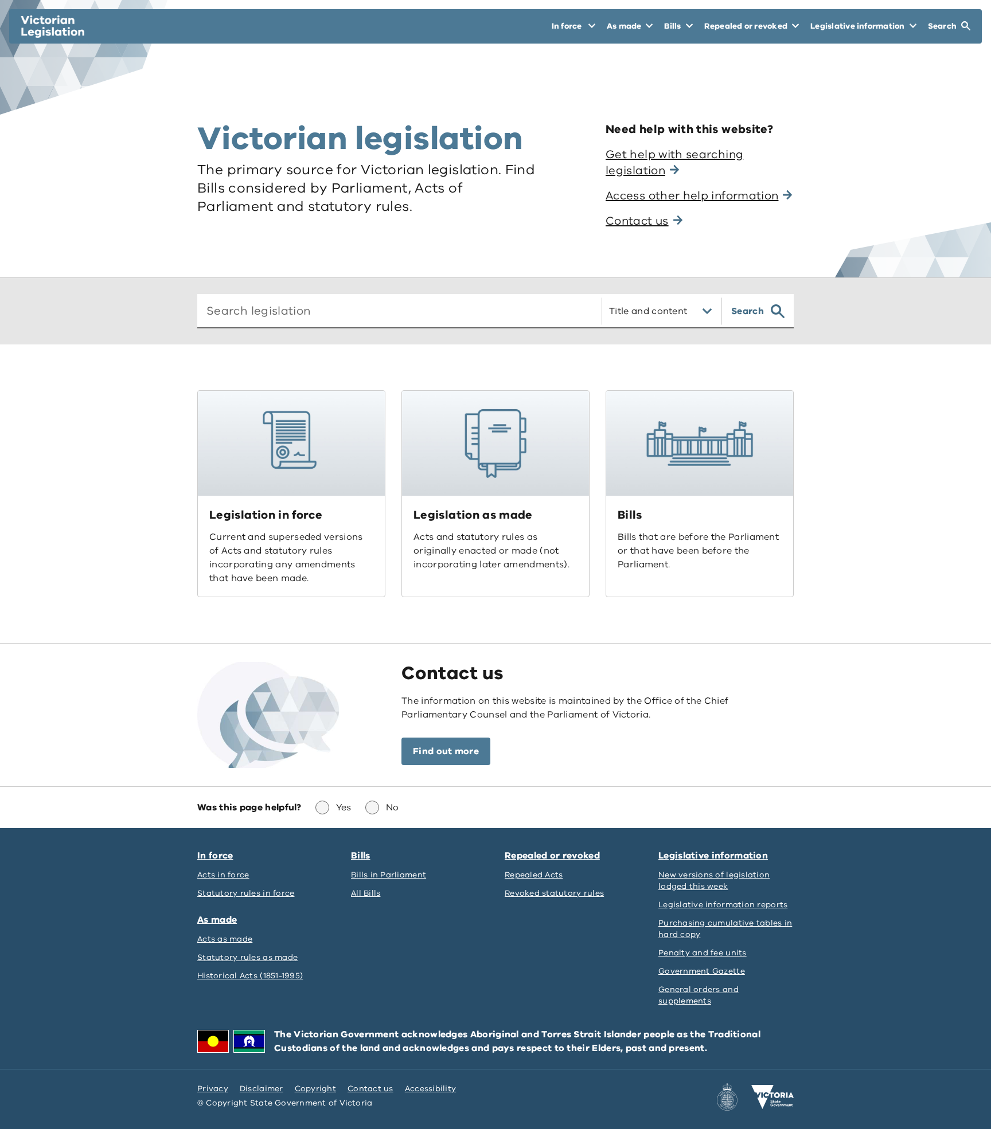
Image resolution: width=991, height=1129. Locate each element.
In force (215, 855)
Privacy (212, 1088)
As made (217, 919)
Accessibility (431, 1088)
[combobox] (394, 311)
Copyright (315, 1088)
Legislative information (713, 855)
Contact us (370, 1088)
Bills (630, 515)
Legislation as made (473, 515)
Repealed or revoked (552, 855)
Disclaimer (261, 1088)
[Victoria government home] (772, 1097)
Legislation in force (265, 515)
